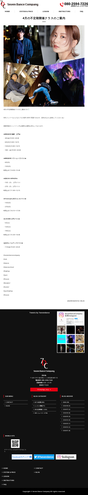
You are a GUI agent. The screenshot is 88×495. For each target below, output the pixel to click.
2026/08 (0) (66, 406)
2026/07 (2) (66, 409)
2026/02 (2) (66, 427)
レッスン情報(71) (40, 406)
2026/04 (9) (66, 420)
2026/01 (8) (66, 430)
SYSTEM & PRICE (26, 11)
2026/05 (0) (66, 416)
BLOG (8, 406)
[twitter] (44, 456)
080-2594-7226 (47, 380)
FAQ (81, 11)
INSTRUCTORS (64, 11)
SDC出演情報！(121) (41, 409)
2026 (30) (66, 402)
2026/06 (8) (66, 413)
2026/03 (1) (66, 423)
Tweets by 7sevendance (39, 313)
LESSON (46, 11)
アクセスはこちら (43, 389)
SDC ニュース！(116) (41, 413)
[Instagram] (66, 456)
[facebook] (22, 456)
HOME (7, 11)
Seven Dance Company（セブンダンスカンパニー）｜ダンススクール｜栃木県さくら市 (19, 4)
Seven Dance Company (41, 491)
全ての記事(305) (40, 402)
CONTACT (9, 402)
